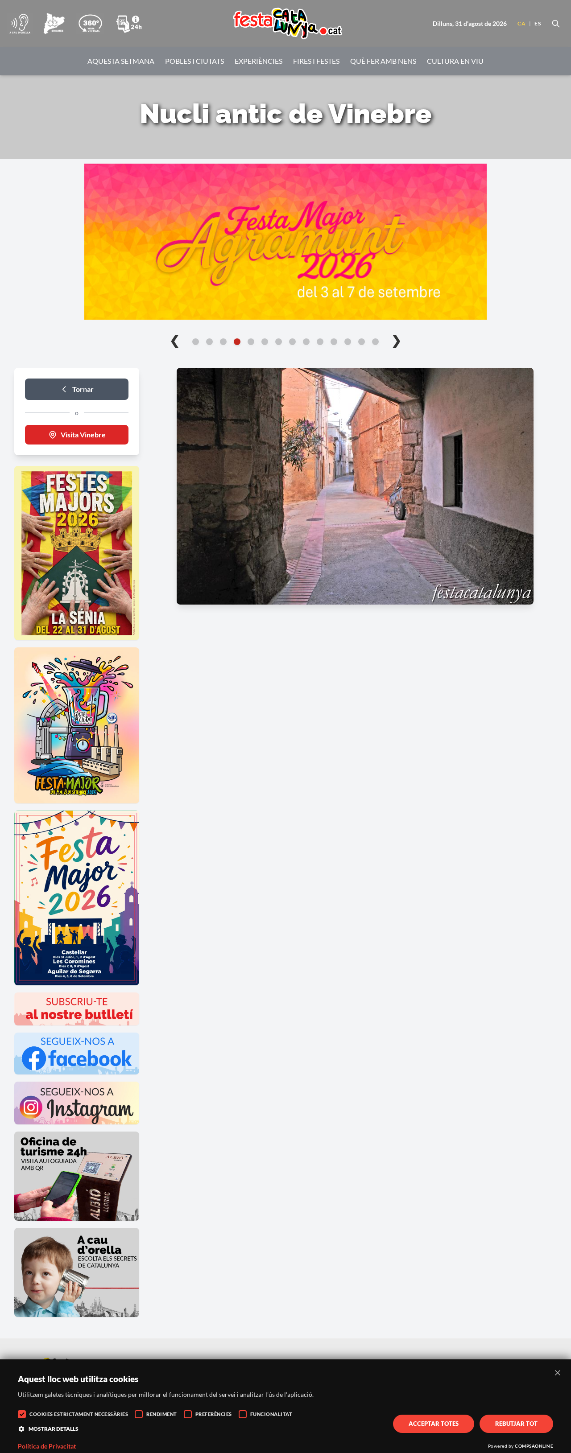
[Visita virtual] (90, 23)
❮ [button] (175, 339)
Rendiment (161, 1414)
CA (521, 23)
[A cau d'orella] (20, 23)
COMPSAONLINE (534, 1446)
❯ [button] (396, 339)
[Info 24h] (129, 23)
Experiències (258, 61)
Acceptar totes (434, 1423)
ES (537, 23)
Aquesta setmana (120, 61)
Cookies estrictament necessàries (78, 1414)
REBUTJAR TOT (516, 1423)
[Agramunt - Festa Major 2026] (285, 242)
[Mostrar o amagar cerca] (556, 24)
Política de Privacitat (47, 1446)
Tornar (83, 389)
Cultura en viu (455, 61)
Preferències (213, 1414)
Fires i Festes (316, 61)
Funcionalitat (271, 1414)
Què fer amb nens (383, 61)
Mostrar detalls (54, 1428)
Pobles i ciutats (194, 61)
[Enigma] (54, 23)
